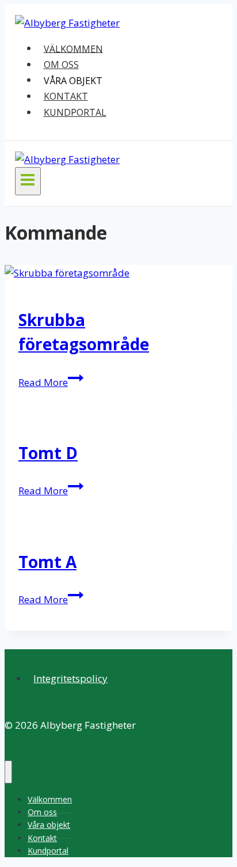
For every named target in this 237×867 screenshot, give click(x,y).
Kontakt (66, 96)
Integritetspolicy (70, 678)
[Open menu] (28, 181)
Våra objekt (73, 80)
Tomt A (47, 562)
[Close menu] (8, 771)
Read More (50, 382)
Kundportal (75, 112)
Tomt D (48, 453)
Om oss (61, 64)
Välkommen (73, 48)
